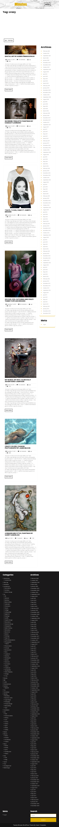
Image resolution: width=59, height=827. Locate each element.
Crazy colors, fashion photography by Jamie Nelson (17, 447)
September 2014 (47, 207)
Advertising (6, 578)
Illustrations (8, 622)
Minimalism (7, 630)
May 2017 (45, 134)
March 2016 (45, 166)
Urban (6, 727)
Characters (7, 606)
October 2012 (46, 260)
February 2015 (46, 196)
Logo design (8, 699)
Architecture (7, 586)
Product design (8, 703)
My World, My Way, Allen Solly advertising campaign (18, 381)
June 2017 (45, 131)
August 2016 (46, 154)
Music (5, 744)
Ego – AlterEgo (9, 40)
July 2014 (45, 212)
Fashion (6, 686)
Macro (7, 643)
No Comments (20, 59)
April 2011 (45, 301)
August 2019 (46, 71)
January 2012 (46, 281)
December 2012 (46, 255)
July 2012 (45, 267)
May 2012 (45, 272)
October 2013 (46, 232)
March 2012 (45, 276)
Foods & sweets (9, 715)
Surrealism (7, 664)
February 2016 (46, 168)
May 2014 (45, 216)
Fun (5, 690)
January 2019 (46, 88)
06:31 (8, 61)
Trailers (7, 741)
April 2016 (45, 163)
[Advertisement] (29, 27)
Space (5, 761)
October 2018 (46, 94)
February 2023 (46, 51)
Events (6, 747)
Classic (6, 608)
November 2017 (46, 120)
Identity (6, 694)
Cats (6, 757)
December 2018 (46, 90)
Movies (5, 734)
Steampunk (8, 658)
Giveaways (6, 692)
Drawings (7, 616)
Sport (6, 725)
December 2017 (46, 117)
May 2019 (45, 78)
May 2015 (45, 189)
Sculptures (7, 654)
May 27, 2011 (9, 538)
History (6, 717)
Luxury (6, 721)
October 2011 (46, 288)
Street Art (7, 662)
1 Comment (18, 538)
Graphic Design (8, 620)
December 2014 (46, 200)
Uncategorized (7, 765)
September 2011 (47, 290)
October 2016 (46, 150)
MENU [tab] (47, 4)
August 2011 (46, 292)
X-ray (6, 676)
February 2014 (46, 223)
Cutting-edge (8, 612)
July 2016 (45, 157)
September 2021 (47, 55)
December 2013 (46, 228)
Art (4, 594)
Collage (7, 610)
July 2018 (45, 101)
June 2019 (45, 76)
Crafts (5, 682)
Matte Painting (8, 628)
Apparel (7, 687)
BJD (4, 680)
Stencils (7, 660)
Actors (6, 735)
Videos (6, 753)
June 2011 (45, 297)
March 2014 (45, 221)
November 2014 (46, 203)
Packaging (7, 701)
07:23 (8, 127)
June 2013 (45, 242)
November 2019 (46, 65)
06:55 (8, 453)
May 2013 (45, 244)
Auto (6, 713)
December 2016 (46, 145)
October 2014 (46, 205)
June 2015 (45, 186)
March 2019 (45, 83)
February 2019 (46, 85)
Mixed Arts (7, 632)
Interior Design (8, 592)
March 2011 (45, 304)
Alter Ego (6, 582)
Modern (7, 634)
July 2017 (45, 129)
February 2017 (46, 140)
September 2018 (47, 97)
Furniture (7, 590)
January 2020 (46, 60)
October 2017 (46, 122)
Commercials (8, 580)
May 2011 (45, 299)
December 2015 (46, 173)
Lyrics (6, 749)
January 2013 (46, 253)
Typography (8, 670)
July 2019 (45, 74)
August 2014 (46, 209)
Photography (8, 642)
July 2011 (45, 295)
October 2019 (46, 67)
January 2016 (46, 170)
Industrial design (9, 624)
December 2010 (46, 311)
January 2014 (46, 226)
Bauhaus (7, 600)
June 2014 (45, 214)
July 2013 (45, 239)
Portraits (7, 648)
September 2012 (47, 262)
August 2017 (46, 127)
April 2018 (45, 108)
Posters (7, 737)
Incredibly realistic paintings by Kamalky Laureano (19, 122)
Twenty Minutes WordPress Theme (23, 825)
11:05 (31, 538)
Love (6, 719)
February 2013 (46, 251)
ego (28, 59)
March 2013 (45, 249)
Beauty (5, 678)
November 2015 (46, 175)
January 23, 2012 (10, 385)
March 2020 (45, 58)
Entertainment (7, 684)
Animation (6, 584)
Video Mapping (8, 672)
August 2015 (46, 182)
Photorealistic (8, 646)
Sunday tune (8, 751)
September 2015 (47, 180)
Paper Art (7, 638)
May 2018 (45, 106)
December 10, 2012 (11, 215)
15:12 (8, 386)
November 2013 (46, 230)
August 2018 (46, 99)
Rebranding (8, 705)
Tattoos (7, 666)
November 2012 (46, 258)
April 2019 (45, 81)
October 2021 (46, 53)
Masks (5, 732)
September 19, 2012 (11, 304)
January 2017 (46, 143)
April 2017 (45, 136)
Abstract (7, 598)
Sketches (7, 656)
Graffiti (6, 618)
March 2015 (45, 193)
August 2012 (46, 265)
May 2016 (45, 161)
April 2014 (45, 219)
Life (5, 712)
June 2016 (45, 159)
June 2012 (45, 269)
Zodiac (6, 729)
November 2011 (46, 285)
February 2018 (46, 113)
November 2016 (46, 147)
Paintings (7, 636)
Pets (5, 755)
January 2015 (46, 198)
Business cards (8, 697)
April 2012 (45, 274)
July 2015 (45, 184)
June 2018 (45, 104)
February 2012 (46, 278)
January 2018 (46, 115)
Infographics (8, 626)
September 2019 (47, 69)
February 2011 (46, 306)
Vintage (7, 674)
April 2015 (45, 191)
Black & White (8, 602)
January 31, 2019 (10, 126)
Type (6, 707)
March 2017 (45, 138)
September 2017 (47, 124)
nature (6, 723)
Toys (5, 763)
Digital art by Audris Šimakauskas (20, 56)
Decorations (8, 588)
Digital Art (7, 614)
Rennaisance (8, 650)
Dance (6, 745)
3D (5, 596)
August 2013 (46, 237)
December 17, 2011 (11, 451)
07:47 (8, 216)
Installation (6, 710)
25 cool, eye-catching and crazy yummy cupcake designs (19, 300)
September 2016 (47, 152)
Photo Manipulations (10, 640)
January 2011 (46, 308)
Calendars (7, 604)
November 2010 (46, 313)
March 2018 (45, 111)
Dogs (6, 759)
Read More (9, 89)
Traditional (7, 668)
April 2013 (45, 246)
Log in (44, 324)
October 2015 (46, 177)
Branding (7, 695)
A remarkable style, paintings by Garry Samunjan (19, 534)
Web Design (7, 767)
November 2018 (46, 92)
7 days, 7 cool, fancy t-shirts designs (18, 211)
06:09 (8, 306)
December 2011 (46, 283)
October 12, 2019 (10, 59)
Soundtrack (8, 739)
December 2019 (46, 62)
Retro (6, 652)
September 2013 (47, 235)
